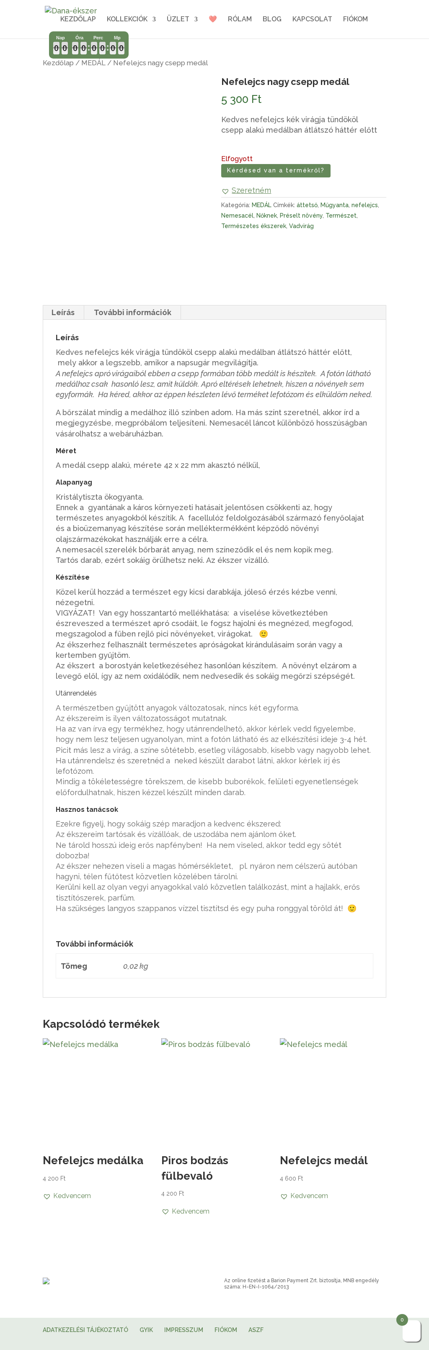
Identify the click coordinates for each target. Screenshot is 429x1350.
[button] (246, 190)
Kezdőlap (58, 63)
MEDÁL (93, 63)
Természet (341, 215)
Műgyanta (334, 205)
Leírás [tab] (63, 312)
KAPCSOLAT (312, 19)
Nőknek (266, 215)
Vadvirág (301, 226)
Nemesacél (237, 215)
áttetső (307, 205)
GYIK (146, 1330)
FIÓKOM (355, 19)
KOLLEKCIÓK (127, 19)
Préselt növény (301, 215)
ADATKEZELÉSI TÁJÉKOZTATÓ (85, 1330)
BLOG (272, 19)
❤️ (213, 19)
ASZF (256, 1330)
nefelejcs (364, 205)
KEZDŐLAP (78, 19)
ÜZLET (178, 19)
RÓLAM (240, 19)
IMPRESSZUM (183, 1330)
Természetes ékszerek (253, 226)
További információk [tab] (132, 312)
